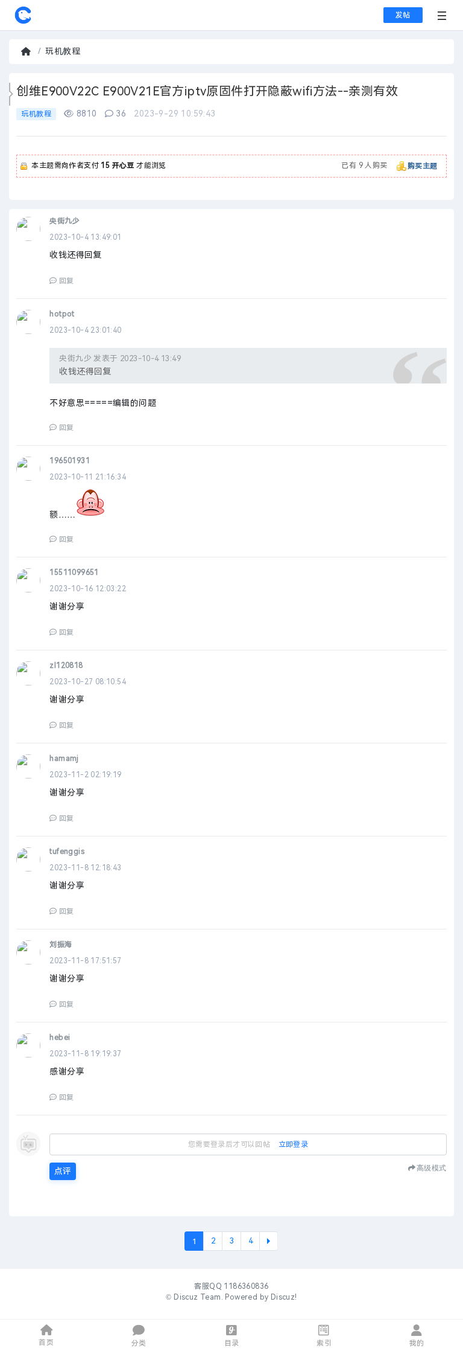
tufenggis (66, 851)
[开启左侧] (11, 94)
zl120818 (66, 665)
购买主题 (423, 166)
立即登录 (294, 1144)
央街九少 (64, 221)
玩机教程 (62, 51)
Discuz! (284, 1297)
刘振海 (60, 944)
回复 (66, 281)
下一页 (268, 1241)
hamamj (63, 758)
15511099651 (73, 572)
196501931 (69, 461)
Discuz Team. (198, 1297)
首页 (27, 51)
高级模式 (432, 1168)
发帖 (403, 15)
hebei (59, 1037)
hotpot (61, 314)
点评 (62, 1171)
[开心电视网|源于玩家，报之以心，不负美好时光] (23, 22)
